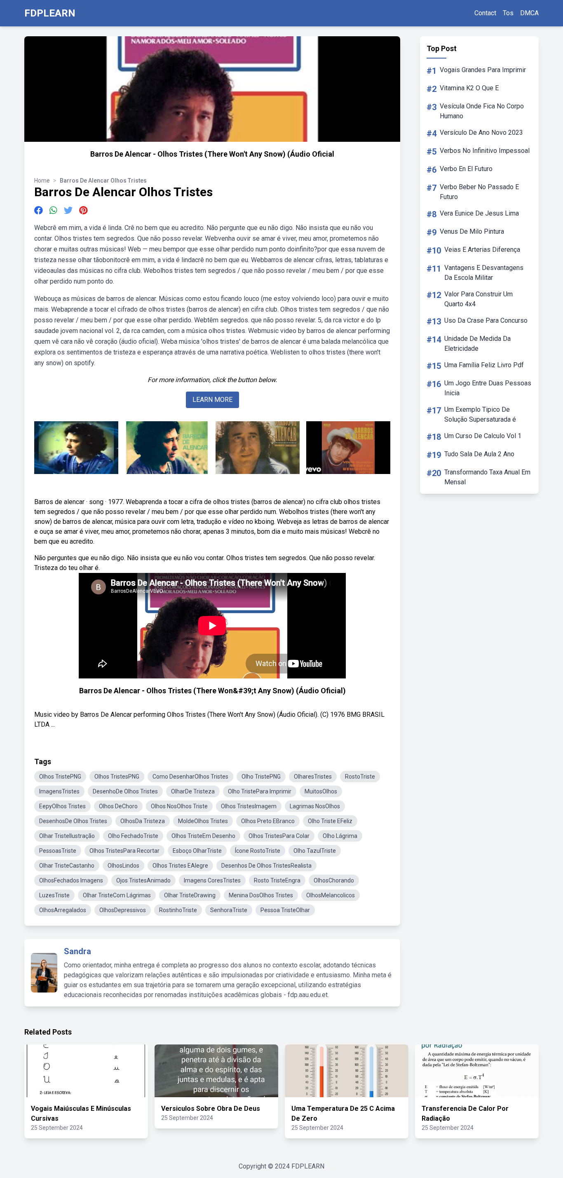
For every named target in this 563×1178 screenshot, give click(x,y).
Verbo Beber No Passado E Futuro (479, 192)
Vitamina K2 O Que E (469, 88)
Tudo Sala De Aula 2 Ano (479, 454)
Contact (485, 13)
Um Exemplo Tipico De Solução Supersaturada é (480, 414)
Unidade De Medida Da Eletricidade (477, 343)
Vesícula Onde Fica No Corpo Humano (482, 111)
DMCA (529, 13)
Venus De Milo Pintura (472, 231)
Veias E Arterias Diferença (482, 249)
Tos (508, 13)
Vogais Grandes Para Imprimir (483, 70)
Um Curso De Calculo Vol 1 (482, 436)
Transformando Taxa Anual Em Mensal (487, 477)
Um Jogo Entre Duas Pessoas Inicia (487, 388)
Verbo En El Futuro (466, 169)
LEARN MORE (212, 400)
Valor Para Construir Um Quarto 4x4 (478, 299)
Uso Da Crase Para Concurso (486, 320)
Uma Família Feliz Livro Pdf (484, 365)
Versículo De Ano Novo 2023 (481, 132)
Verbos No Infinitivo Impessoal (485, 151)
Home (42, 180)
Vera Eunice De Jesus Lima (479, 213)
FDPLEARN (49, 13)
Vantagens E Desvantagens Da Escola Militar (483, 273)
